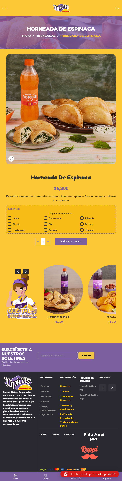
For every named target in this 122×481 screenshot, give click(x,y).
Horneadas (46, 36)
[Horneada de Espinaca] (11, 162)
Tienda (45, 478)
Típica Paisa (112, 317)
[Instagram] (112, 387)
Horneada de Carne (58, 317)
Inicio (26, 36)
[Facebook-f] (102, 387)
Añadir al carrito (72, 241)
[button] (89, 474)
